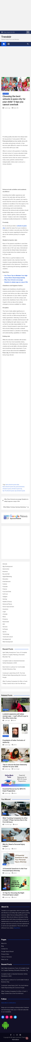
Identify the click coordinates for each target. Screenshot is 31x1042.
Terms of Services (6, 957)
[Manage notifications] (27, 1038)
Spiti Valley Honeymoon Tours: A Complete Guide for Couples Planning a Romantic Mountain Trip (15, 655)
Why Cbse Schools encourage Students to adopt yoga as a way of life (16, 500)
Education (5, 93)
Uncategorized (7, 639)
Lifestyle (5, 614)
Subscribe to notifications (8, 1003)
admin (14, 720)
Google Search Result (7, 951)
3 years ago (7, 744)
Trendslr (6, 36)
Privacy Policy (5, 954)
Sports (4, 631)
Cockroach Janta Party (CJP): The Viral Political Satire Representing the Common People (14, 675)
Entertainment (7, 581)
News (4, 616)
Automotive (6, 569)
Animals (5, 564)
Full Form (5, 594)
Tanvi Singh (16, 769)
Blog (2, 946)
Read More (17, 928)
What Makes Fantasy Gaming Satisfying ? (15, 507)
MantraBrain (15, 1039)
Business (5, 571)
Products (5, 619)
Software (5, 629)
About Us (4, 943)
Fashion (5, 584)
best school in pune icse (9, 486)
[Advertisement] (15, 62)
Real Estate (6, 621)
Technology (6, 634)
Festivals (5, 586)
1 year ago (7, 720)
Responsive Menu (28, 32)
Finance (5, 589)
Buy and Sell (6, 574)
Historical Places (7, 604)
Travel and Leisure (8, 637)
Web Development (8, 642)
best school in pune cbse (12, 484)
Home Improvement (8, 606)
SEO (4, 624)
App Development (8, 566)
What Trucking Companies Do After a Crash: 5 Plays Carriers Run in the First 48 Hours (15, 820)
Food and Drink (7, 591)
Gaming (5, 599)
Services (5, 626)
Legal (4, 611)
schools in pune (7, 488)
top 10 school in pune (8, 490)
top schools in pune (20, 490)
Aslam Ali (15, 108)
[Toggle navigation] (8, 44)
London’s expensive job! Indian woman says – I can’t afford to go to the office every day (15, 716)
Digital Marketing (7, 576)
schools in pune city (16, 488)
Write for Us (4, 959)
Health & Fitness (7, 601)
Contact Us (4, 949)
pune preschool (20, 486)
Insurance (5, 609)
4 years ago (7, 108)
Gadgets (5, 596)
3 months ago (8, 824)
